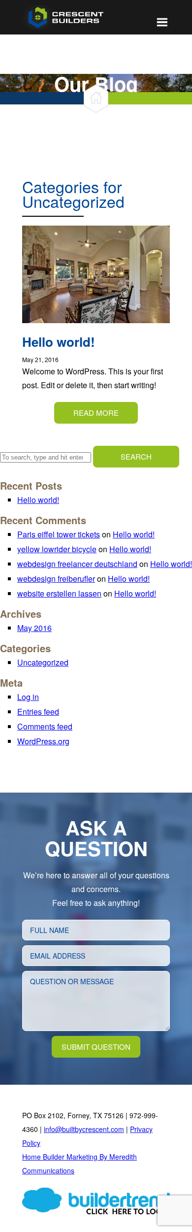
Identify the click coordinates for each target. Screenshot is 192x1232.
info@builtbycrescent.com (84, 1129)
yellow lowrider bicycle (56, 549)
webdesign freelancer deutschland (77, 563)
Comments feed (44, 726)
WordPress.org (43, 741)
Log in (28, 696)
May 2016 (34, 627)
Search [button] (136, 456)
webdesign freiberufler (56, 578)
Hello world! (38, 499)
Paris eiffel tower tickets (58, 534)
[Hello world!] (96, 329)
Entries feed (38, 711)
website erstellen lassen (59, 593)
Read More (96, 412)
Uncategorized (42, 662)
